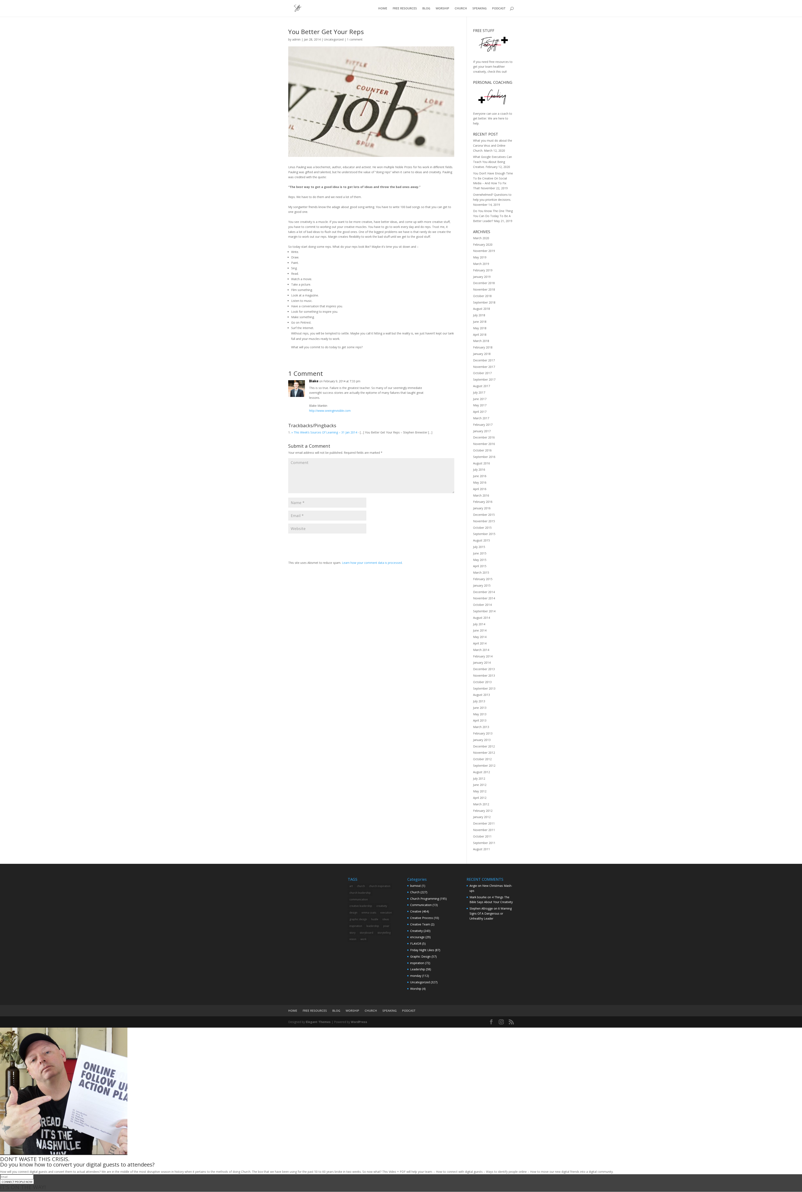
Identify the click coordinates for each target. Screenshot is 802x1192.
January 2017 (482, 431)
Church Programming (424, 899)
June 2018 (479, 322)
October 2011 (482, 836)
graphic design (358, 919)
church (361, 886)
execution (386, 912)
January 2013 (482, 740)
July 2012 (479, 778)
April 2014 (479, 643)
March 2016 (481, 495)
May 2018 (479, 328)
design (353, 912)
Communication (421, 905)
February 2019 (482, 270)
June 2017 (479, 399)
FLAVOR (415, 943)
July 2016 (479, 469)
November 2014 (484, 598)
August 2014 (481, 618)
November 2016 (484, 444)
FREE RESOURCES (405, 8)
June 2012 (479, 785)
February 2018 (482, 347)
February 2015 (482, 579)
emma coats (369, 912)
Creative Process (421, 918)
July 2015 (479, 547)
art (351, 886)
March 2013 (481, 727)
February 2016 (482, 502)
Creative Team (420, 924)
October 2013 (482, 682)
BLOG (426, 8)
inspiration (355, 926)
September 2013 (484, 688)
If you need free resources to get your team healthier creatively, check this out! (493, 67)
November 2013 (484, 675)
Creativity (416, 931)
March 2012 (481, 804)
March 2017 (481, 418)
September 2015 (484, 534)
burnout (415, 886)
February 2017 (482, 425)
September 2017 (484, 379)
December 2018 (484, 283)
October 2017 (482, 373)
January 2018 (482, 354)
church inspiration (379, 886)
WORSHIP (442, 8)
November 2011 (484, 830)
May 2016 (479, 482)
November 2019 (484, 251)
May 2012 (479, 791)
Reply (444, 385)
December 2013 (484, 669)
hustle (374, 919)
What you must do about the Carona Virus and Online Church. (492, 145)
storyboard (366, 932)
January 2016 (482, 508)
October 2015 (482, 528)
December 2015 (484, 515)
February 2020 (482, 245)
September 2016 (484, 457)
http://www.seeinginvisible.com (330, 411)
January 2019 (482, 277)
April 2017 (479, 412)
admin (296, 39)
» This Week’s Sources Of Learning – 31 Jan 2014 (324, 432)
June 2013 (479, 708)
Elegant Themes (318, 1022)
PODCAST (498, 8)
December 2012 (484, 746)
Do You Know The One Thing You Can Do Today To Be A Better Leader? (493, 216)
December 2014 (484, 592)
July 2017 (479, 392)
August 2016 (481, 463)
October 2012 (482, 759)
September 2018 (484, 302)
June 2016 (479, 476)
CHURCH (461, 8)
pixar (386, 926)
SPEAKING (479, 8)
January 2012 (482, 817)
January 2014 (482, 663)
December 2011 (484, 823)
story (352, 932)
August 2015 (481, 540)
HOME (382, 8)
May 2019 (479, 257)
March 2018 (481, 341)
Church (415, 892)
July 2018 (479, 315)
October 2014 (482, 605)
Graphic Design (420, 956)
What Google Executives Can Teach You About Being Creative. (492, 162)
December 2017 (484, 360)
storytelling (384, 932)
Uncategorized (334, 39)
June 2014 (479, 630)
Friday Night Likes (422, 950)
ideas (385, 919)
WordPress (359, 1022)
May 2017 (479, 405)
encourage (417, 937)
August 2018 (481, 309)
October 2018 (482, 296)
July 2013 (479, 701)
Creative (415, 911)
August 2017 (481, 386)
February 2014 (482, 656)
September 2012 (484, 766)
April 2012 (479, 798)
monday (415, 976)
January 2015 (482, 585)
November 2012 (484, 753)
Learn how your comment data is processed (372, 563)
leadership (372, 926)
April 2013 (479, 720)
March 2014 (481, 650)
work (363, 939)
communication (358, 899)
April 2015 (479, 566)
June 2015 (479, 553)
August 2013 (481, 695)
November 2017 (484, 367)
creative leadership (360, 906)
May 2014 (479, 637)
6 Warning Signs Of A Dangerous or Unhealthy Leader (491, 913)
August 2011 (481, 849)
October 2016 (482, 450)
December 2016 (484, 437)
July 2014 (479, 624)
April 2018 (479, 335)
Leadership (417, 969)
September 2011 (484, 843)
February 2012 (482, 811)
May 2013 (479, 714)
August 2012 (481, 772)
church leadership (360, 893)
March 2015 (481, 572)
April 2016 (479, 489)
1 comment (355, 39)
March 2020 (481, 238)
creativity (381, 906)
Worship (415, 989)
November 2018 (484, 289)
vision (352, 939)
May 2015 (479, 560)
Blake (314, 381)
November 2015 (484, 521)
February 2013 (482, 733)
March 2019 (481, 264)
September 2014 (484, 611)
